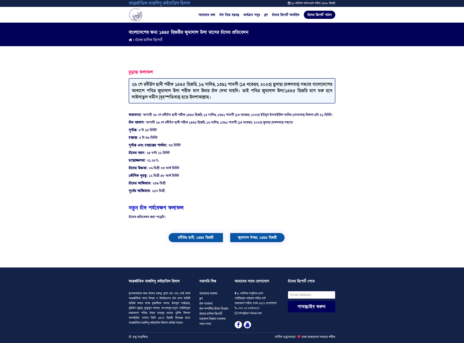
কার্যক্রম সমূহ (251, 15)
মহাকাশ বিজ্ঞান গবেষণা (212, 319)
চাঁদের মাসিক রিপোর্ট (148, 40)
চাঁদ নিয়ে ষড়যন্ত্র (229, 15)
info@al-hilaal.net (250, 313)
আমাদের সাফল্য (208, 293)
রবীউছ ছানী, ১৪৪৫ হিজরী (196, 237)
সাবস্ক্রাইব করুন (311, 307)
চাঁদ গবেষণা (206, 304)
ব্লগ (266, 15)
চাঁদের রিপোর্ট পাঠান (319, 15)
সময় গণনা (205, 324)
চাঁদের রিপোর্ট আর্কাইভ (285, 15)
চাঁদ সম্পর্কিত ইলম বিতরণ (213, 309)
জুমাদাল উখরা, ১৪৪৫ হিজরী (257, 237)
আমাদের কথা (207, 15)
